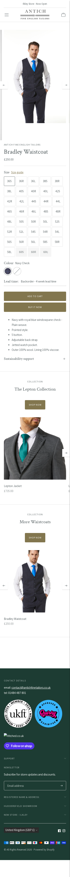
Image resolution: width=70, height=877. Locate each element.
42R (9, 201)
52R (9, 232)
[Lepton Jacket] (35, 448)
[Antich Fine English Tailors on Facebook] (59, 831)
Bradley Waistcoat (15, 619)
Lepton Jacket (13, 486)
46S (9, 211)
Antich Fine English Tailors (22, 144)
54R (45, 232)
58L (9, 252)
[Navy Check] (8, 271)
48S (46, 211)
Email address (15, 781)
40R (33, 191)
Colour (9, 263)
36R (21, 181)
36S (9, 181)
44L (58, 201)
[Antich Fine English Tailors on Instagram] (63, 831)
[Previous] (4, 85)
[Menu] (6, 15)
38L (9, 191)
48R (58, 211)
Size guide (17, 172)
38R (57, 181)
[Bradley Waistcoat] (35, 581)
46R (21, 211)
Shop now (35, 404)
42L (21, 201)
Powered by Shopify (44, 849)
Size (7, 172)
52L (21, 232)
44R (46, 201)
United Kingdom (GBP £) (20, 830)
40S (21, 191)
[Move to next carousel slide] (66, 453)
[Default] (17, 271)
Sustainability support (19, 358)
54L (57, 232)
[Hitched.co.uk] (14, 736)
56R (21, 242)
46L (34, 211)
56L (33, 242)
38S (45, 181)
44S (34, 201)
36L (33, 181)
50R (33, 221)
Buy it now (35, 307)
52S (57, 221)
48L (9, 221)
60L (45, 252)
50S (21, 221)
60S (21, 252)
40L (45, 191)
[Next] (66, 85)
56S (9, 242)
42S (57, 191)
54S (33, 232)
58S (45, 242)
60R (33, 252)
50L (45, 221)
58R (57, 242)
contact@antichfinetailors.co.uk (31, 687)
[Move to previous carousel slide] (4, 586)
